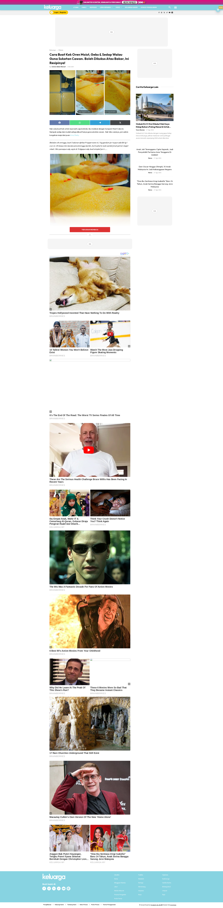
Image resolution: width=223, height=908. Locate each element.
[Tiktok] (167, 12)
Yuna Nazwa (140, 130)
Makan (61, 50)
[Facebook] (159, 12)
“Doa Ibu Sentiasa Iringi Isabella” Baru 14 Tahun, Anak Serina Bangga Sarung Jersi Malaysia (155, 184)
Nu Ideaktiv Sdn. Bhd (156, 905)
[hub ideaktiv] (175, 6)
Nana (150, 158)
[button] (169, 7)
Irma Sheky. (74, 135)
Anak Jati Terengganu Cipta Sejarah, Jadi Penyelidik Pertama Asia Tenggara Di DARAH (154, 152)
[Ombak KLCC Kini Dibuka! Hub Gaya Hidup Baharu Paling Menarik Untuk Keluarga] (155, 107)
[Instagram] (161, 12)
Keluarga (52, 50)
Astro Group (173, 905)
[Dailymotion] (172, 12)
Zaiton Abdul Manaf (59, 67)
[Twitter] (164, 12)
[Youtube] (169, 12)
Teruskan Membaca (90, 230)
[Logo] (52, 7)
